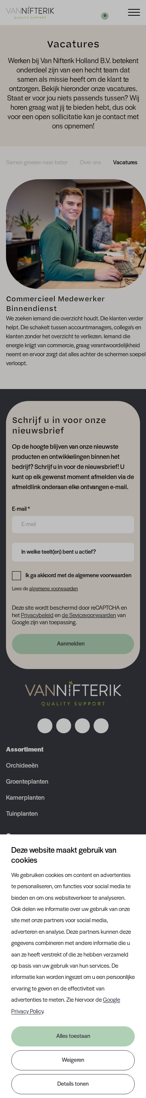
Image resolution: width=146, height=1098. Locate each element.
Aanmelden (71, 644)
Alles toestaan (73, 1036)
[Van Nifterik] (30, 12)
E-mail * (21, 509)
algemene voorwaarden (53, 589)
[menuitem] (37, 162)
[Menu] (134, 11)
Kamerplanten (25, 798)
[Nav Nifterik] (73, 693)
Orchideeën (22, 766)
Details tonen (73, 1084)
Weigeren (73, 1060)
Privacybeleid (37, 616)
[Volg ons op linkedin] (82, 725)
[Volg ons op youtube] (101, 725)
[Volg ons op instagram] (63, 725)
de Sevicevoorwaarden (89, 616)
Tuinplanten (22, 814)
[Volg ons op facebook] (44, 725)
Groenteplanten (27, 782)
